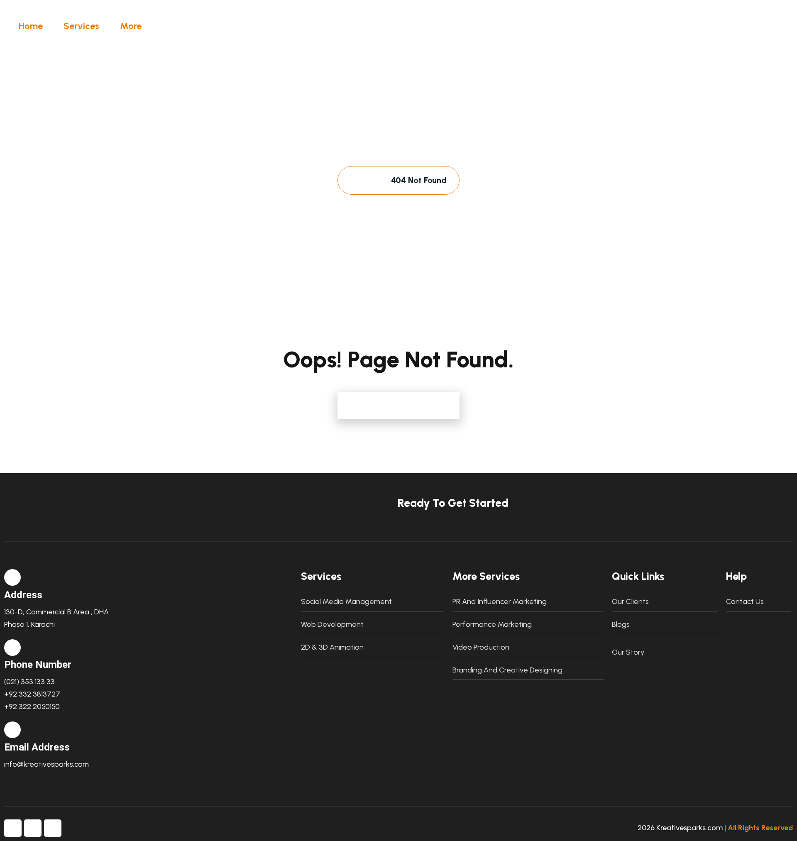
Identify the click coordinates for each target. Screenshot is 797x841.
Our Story (628, 652)
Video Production (480, 647)
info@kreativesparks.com (46, 764)
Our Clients (630, 601)
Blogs (621, 624)
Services (81, 26)
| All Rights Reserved (758, 827)
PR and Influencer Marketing (499, 601)
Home (31, 26)
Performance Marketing (492, 624)
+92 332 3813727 (32, 694)
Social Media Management (346, 601)
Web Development (332, 624)
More (131, 26)
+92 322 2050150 (32, 706)
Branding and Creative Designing (507, 670)
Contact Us (745, 601)
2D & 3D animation (332, 647)
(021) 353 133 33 (29, 681)
